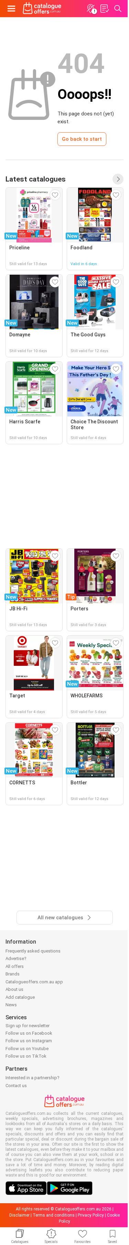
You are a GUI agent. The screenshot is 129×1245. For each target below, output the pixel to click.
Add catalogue (20, 997)
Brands (13, 973)
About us (14, 989)
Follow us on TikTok (26, 1056)
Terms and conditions (54, 1215)
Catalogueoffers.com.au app (34, 981)
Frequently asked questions (33, 951)
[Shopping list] (104, 8)
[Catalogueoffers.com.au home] (42, 8)
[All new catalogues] (117, 179)
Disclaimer (19, 1215)
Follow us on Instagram (29, 1040)
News (11, 1004)
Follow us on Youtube (27, 1048)
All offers (15, 966)
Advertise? (16, 958)
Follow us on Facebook (29, 1033)
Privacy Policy (91, 1215)
